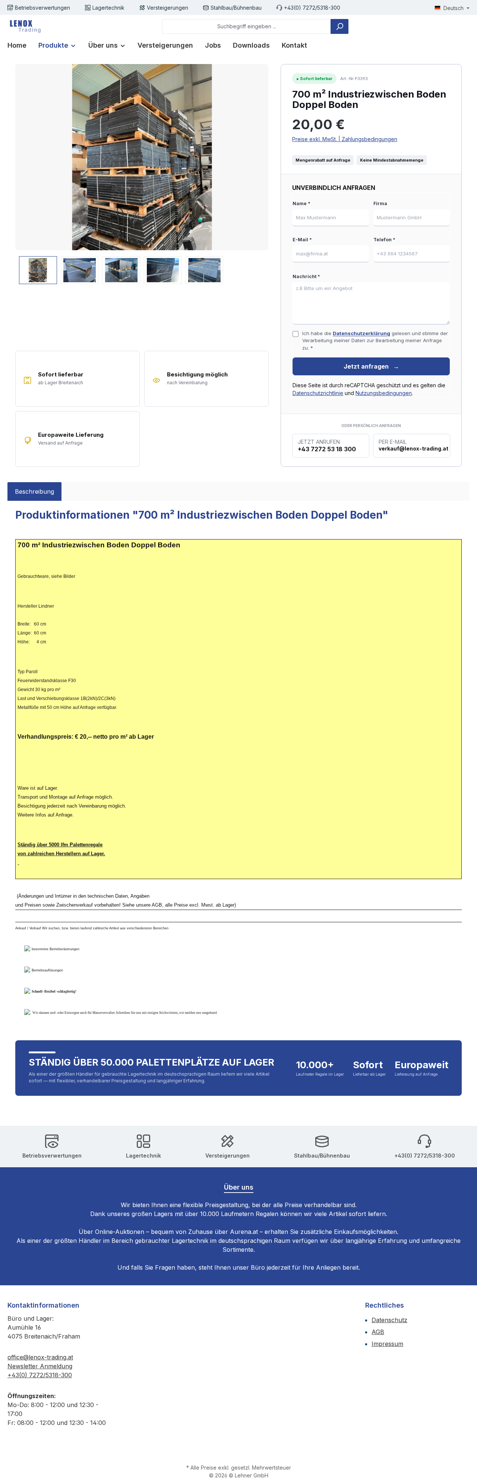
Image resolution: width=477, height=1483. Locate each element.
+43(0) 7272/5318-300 (312, 7)
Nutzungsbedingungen (384, 393)
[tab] (34, 491)
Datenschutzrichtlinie (318, 393)
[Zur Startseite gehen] (24, 26)
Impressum (387, 1343)
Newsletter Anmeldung (39, 1366)
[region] (142, 174)
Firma (380, 203)
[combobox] (246, 26)
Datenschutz (389, 1320)
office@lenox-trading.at (40, 1357)
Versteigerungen (167, 7)
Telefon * (384, 239)
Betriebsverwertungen (42, 7)
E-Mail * (302, 239)
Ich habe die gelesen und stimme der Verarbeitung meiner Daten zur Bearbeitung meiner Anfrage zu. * (375, 340)
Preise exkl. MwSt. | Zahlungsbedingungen (344, 139)
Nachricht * (306, 276)
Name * (301, 203)
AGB (378, 1332)
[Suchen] (339, 26)
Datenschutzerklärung (361, 333)
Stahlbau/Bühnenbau (236, 7)
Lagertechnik (108, 7)
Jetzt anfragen (371, 366)
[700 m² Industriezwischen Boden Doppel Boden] (141, 157)
